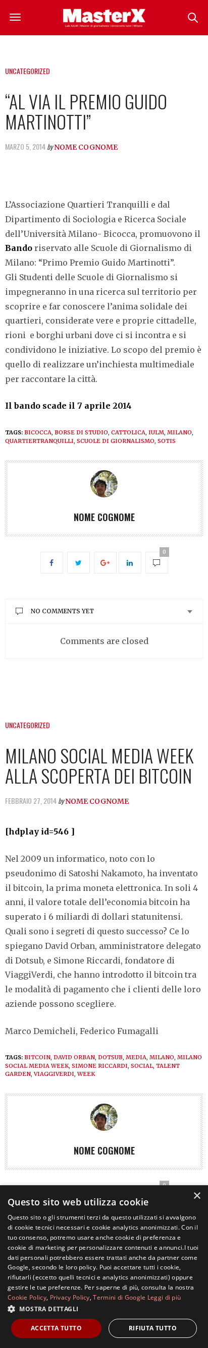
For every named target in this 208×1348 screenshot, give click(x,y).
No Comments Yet (62, 611)
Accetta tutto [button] (56, 1328)
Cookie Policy (27, 1297)
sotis (167, 440)
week (86, 1073)
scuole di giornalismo (115, 440)
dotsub (110, 1057)
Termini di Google (119, 1297)
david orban (74, 1057)
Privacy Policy (70, 1297)
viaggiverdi (54, 1073)
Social (142, 1065)
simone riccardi (100, 1065)
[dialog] (104, 1266)
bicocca (37, 432)
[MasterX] (104, 18)
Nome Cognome (86, 147)
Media (136, 1057)
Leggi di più (164, 1297)
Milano (179, 432)
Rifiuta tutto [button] (153, 1328)
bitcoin (37, 1057)
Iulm (156, 432)
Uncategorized (27, 71)
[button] (104, 1309)
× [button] (196, 1196)
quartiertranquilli (39, 440)
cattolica (128, 432)
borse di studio (81, 432)
